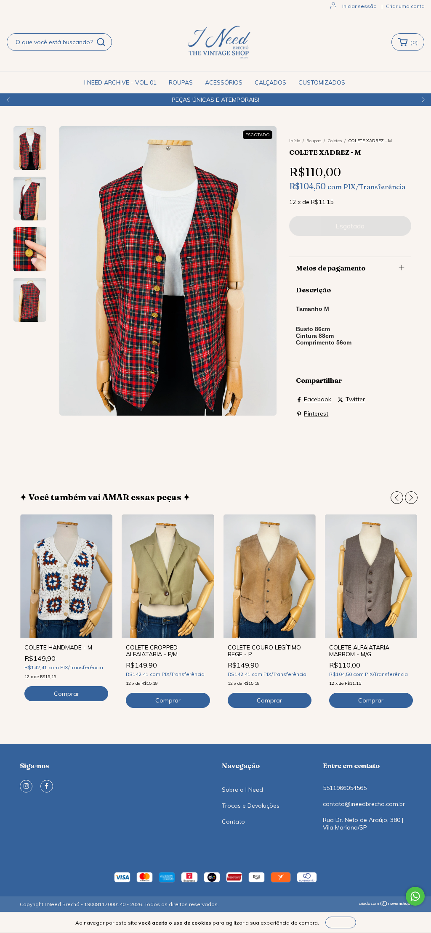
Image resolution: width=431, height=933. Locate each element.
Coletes (334, 140)
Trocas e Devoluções (250, 805)
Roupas (313, 140)
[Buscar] (101, 42)
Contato (233, 821)
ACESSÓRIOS (223, 82)
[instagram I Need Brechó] (26, 786)
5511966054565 (345, 788)
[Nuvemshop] (385, 904)
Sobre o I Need (242, 789)
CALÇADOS (270, 82)
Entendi (340, 922)
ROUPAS (181, 82)
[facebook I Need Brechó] (46, 786)
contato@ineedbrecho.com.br (364, 804)
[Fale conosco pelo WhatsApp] (415, 896)
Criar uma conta (405, 6)
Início (294, 140)
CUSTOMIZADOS (321, 82)
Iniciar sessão (359, 6)
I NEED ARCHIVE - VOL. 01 (120, 82)
